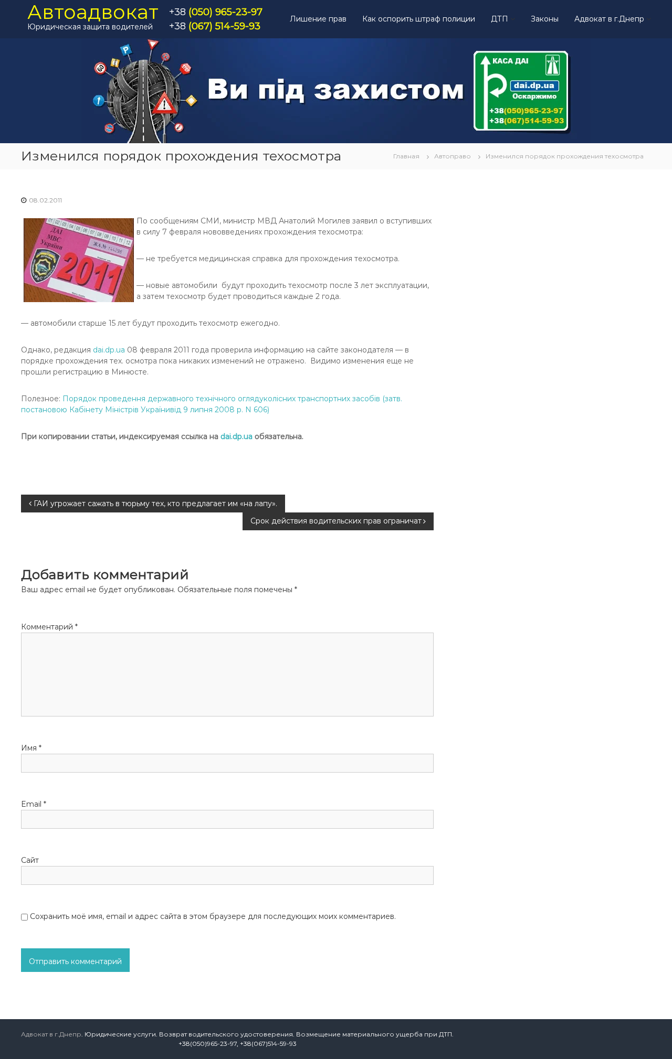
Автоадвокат (93, 12)
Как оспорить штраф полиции (418, 19)
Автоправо (452, 156)
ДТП (499, 19)
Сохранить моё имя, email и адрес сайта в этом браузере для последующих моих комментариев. (213, 916)
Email (33, 804)
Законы (545, 19)
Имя (31, 748)
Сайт (30, 860)
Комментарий (49, 627)
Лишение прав (318, 19)
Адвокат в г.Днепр (609, 19)
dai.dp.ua (109, 350)
